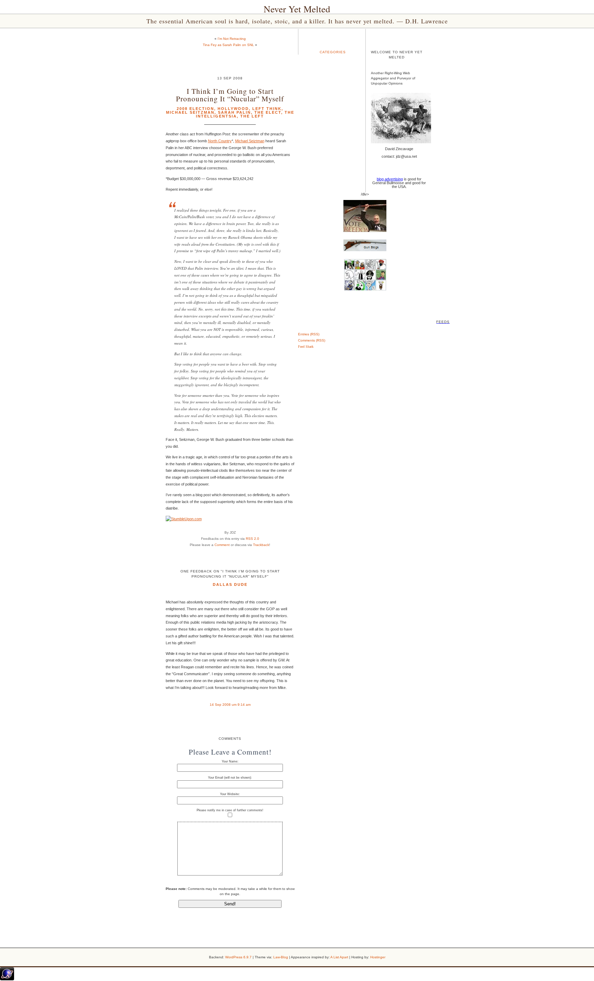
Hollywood (233, 109)
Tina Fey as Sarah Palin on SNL (228, 45)
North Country (220, 141)
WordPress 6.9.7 (238, 957)
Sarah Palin (234, 112)
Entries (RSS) (308, 334)
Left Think (267, 109)
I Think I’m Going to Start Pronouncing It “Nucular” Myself (230, 94)
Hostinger (377, 957)
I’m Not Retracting (232, 39)
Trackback (261, 545)
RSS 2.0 (252, 538)
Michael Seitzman (190, 112)
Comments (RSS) (311, 340)
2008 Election (195, 109)
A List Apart (339, 957)
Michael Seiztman (249, 141)
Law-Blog (280, 957)
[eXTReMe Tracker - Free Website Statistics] (7, 979)
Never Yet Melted (297, 9)
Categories (333, 52)
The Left (252, 116)
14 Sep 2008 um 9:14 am (230, 704)
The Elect (267, 112)
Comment (222, 545)
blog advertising (390, 179)
